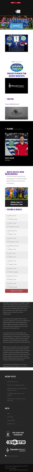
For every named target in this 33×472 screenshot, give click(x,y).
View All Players (18, 129)
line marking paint (24, 366)
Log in (8, 413)
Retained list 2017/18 (12, 381)
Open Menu (18, 11)
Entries (10, 417)
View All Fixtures (16, 291)
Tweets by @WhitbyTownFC (12, 104)
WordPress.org (11, 423)
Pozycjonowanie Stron (22, 470)
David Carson (9, 158)
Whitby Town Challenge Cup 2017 (15, 385)
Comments (11, 420)
